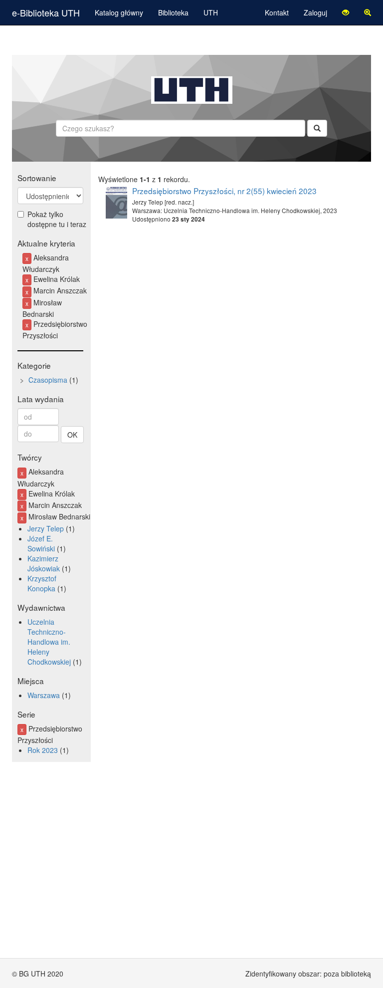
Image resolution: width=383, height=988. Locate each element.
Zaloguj (315, 12)
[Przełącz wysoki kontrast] (346, 12)
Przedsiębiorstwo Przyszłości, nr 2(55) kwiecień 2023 (224, 190)
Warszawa (43, 695)
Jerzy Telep (45, 528)
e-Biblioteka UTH (46, 12)
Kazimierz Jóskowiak (43, 563)
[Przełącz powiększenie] (368, 12)
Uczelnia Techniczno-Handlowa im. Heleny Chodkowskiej (49, 642)
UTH (210, 12)
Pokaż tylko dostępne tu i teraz (56, 219)
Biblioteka (173, 12)
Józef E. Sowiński (41, 543)
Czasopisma (47, 380)
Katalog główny (119, 12)
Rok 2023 (42, 750)
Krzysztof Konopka (41, 583)
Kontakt (277, 12)
